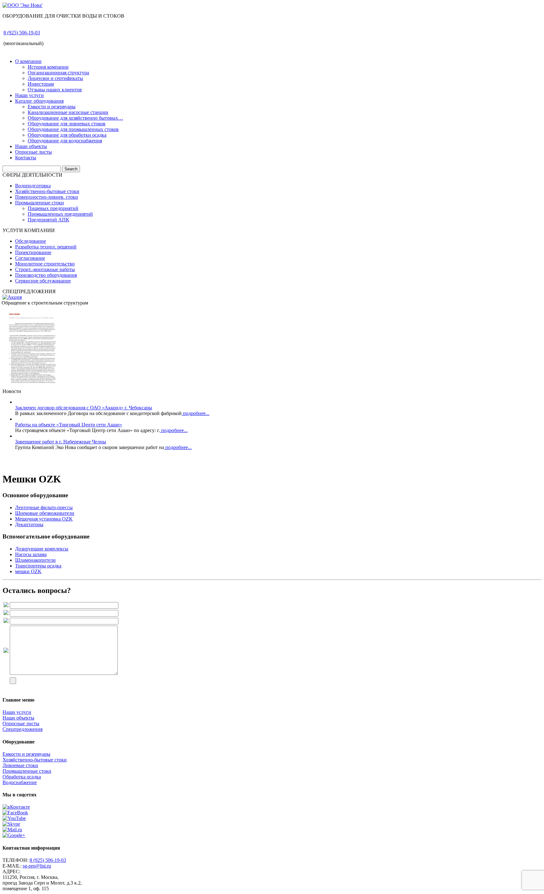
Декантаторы (29, 524)
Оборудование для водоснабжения (65, 140)
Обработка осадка (22, 776)
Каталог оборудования (39, 101)
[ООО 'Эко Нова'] (22, 5)
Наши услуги (29, 95)
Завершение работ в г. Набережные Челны (60, 441)
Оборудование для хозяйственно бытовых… (75, 118)
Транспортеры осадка (38, 565)
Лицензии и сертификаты (55, 78)
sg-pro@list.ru (37, 865)
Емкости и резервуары (52, 106)
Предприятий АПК (48, 219)
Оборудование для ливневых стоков (66, 123)
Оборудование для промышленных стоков (73, 129)
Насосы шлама (31, 554)
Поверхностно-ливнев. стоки (46, 197)
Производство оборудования (46, 275)
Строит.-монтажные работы (45, 269)
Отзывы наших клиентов (55, 89)
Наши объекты (31, 146)
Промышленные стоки (39, 202)
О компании (28, 61)
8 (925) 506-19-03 (21, 32)
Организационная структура (58, 72)
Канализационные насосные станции (68, 112)
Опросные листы (33, 152)
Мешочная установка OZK (44, 518)
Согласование (30, 258)
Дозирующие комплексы (41, 548)
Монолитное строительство (45, 263)
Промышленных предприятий (60, 214)
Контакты (25, 157)
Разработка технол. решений (45, 246)
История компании (48, 67)
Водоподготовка (33, 185)
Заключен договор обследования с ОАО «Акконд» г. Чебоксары (83, 407)
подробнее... (195, 413)
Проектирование (33, 252)
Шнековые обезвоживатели (44, 513)
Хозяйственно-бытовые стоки (47, 191)
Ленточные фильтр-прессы (44, 507)
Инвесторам (41, 84)
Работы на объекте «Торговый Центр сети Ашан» (68, 424)
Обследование (30, 241)
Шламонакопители (35, 560)
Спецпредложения (22, 729)
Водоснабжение (20, 782)
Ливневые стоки (20, 765)
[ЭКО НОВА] (32, 385)
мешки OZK (28, 571)
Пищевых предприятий (53, 208)
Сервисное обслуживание (43, 280)
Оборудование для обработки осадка (67, 135)
